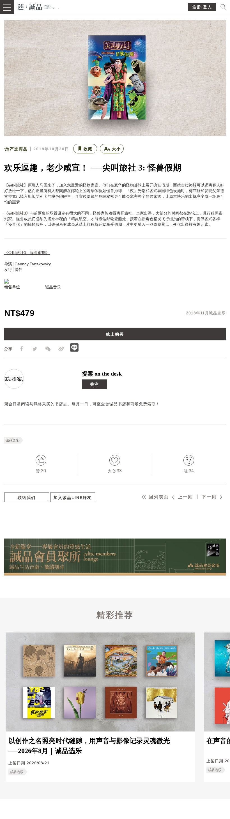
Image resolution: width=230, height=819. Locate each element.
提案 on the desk (102, 373)
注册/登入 (202, 7)
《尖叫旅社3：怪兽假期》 (27, 252)
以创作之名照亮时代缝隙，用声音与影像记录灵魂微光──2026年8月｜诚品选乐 (89, 745)
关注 (94, 384)
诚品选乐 (12, 440)
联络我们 (27, 497)
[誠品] (36, 6)
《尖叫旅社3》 (17, 213)
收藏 (88, 149)
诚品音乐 (53, 287)
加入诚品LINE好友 (73, 497)
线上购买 (115, 334)
